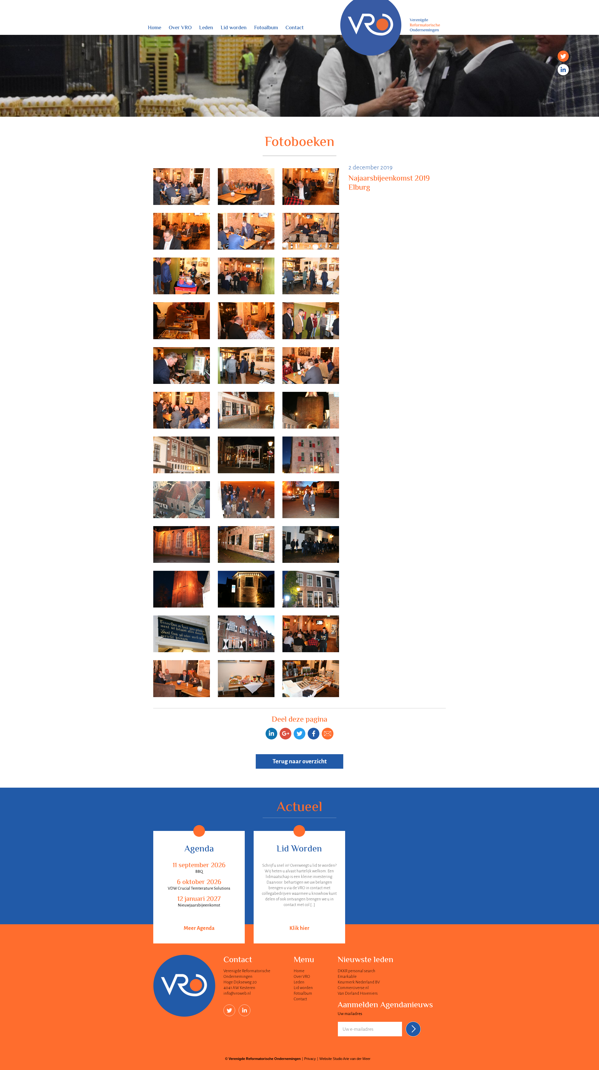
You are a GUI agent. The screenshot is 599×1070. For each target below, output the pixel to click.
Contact (294, 28)
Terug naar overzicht (300, 761)
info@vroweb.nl (237, 993)
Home (154, 28)
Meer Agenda (199, 928)
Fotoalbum (266, 28)
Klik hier (299, 928)
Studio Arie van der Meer (351, 1059)
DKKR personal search (356, 971)
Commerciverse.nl (353, 988)
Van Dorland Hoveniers (358, 993)
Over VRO (180, 28)
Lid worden (234, 28)
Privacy (310, 1059)
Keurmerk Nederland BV (359, 982)
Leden (206, 28)
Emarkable (347, 976)
